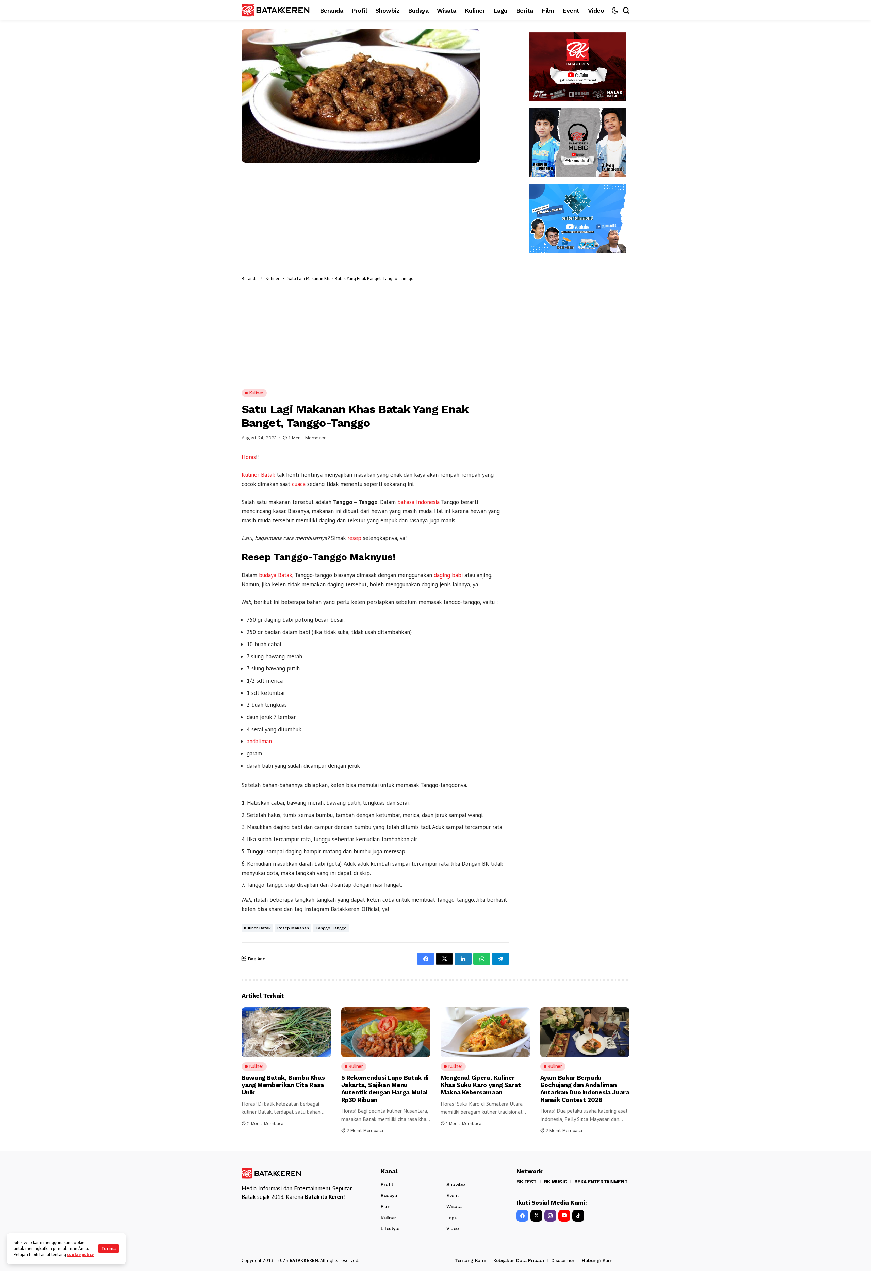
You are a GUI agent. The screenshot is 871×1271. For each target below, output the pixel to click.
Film (385, 1206)
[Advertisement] (463, 278)
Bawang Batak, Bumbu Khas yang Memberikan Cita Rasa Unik (283, 1085)
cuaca (299, 484)
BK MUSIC (555, 1181)
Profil (387, 1184)
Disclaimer (563, 1260)
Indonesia (428, 502)
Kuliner (272, 278)
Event (452, 1195)
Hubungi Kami (598, 1260)
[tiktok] (578, 1216)
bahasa (405, 502)
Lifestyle (390, 1228)
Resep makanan (293, 928)
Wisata (453, 1206)
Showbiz (456, 1184)
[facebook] (522, 1216)
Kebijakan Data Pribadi (518, 1260)
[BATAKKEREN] (276, 10)
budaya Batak (275, 575)
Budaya (389, 1195)
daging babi (448, 575)
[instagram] (550, 1216)
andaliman (259, 741)
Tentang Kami (470, 1260)
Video (452, 1228)
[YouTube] (564, 1216)
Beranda (250, 278)
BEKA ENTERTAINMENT (600, 1181)
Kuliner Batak (257, 928)
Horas (249, 457)
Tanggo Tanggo (331, 928)
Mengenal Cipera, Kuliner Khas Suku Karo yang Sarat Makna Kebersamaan (481, 1085)
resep (354, 538)
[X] (536, 1216)
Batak (268, 474)
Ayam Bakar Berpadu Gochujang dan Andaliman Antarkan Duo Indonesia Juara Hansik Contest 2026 (584, 1088)
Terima (108, 1248)
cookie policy (80, 1254)
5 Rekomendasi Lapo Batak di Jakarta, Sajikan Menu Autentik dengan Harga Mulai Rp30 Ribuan (384, 1088)
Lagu (451, 1217)
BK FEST (526, 1181)
